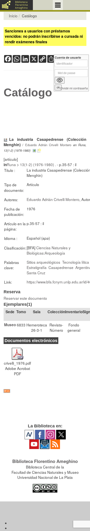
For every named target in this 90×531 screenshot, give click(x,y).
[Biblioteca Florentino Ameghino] (16, 5)
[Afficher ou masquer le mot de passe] (60, 80)
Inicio (13, 15)
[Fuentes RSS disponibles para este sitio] (45, 391)
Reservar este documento (25, 298)
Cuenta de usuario (68, 58)
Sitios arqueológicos (43, 262)
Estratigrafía (37, 267)
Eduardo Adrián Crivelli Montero (48, 145)
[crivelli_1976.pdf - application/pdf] (17, 351)
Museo (10, 324)
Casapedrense (60, 267)
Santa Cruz (36, 272)
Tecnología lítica (75, 262)
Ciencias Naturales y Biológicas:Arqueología (49, 250)
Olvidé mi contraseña (74, 88)
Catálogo (28, 92)
